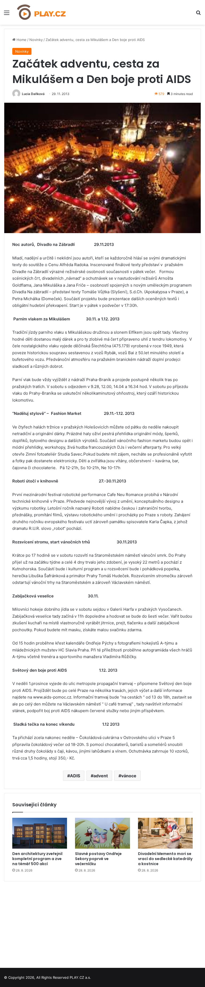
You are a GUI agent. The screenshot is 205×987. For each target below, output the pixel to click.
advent (100, 775)
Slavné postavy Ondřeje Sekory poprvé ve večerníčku (98, 858)
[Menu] (6, 14)
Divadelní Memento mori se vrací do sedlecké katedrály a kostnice (165, 858)
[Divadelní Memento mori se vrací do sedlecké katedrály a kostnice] (165, 833)
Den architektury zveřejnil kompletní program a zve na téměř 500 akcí (37, 858)
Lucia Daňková (33, 94)
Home (20, 40)
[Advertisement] (102, 922)
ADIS (75, 775)
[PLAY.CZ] (41, 12)
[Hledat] (198, 14)
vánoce (128, 775)
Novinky (36, 40)
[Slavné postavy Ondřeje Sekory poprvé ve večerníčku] (102, 833)
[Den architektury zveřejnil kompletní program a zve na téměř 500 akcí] (39, 833)
